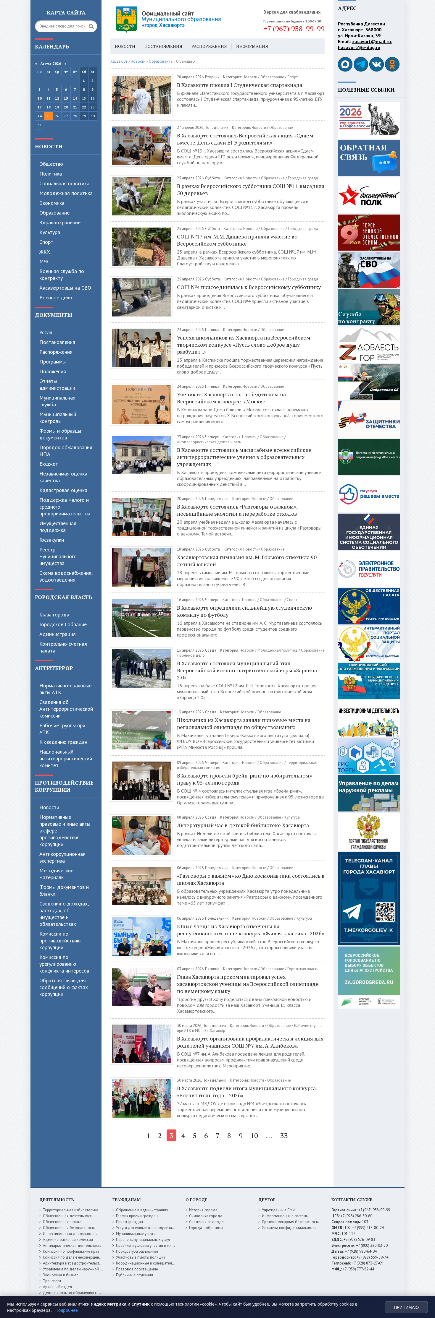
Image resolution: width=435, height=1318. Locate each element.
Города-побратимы (206, 1227)
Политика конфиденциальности (289, 1227)
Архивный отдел (57, 1286)
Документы (53, 314)
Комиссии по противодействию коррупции (59, 940)
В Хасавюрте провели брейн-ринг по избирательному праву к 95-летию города (244, 779)
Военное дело (55, 297)
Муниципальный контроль (57, 417)
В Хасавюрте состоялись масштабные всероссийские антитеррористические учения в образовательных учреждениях (244, 457)
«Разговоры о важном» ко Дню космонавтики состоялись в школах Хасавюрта (251, 879)
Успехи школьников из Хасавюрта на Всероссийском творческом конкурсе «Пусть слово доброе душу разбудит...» (243, 344)
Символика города (205, 1215)
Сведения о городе (206, 1221)
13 (66, 98)
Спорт (46, 241)
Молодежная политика (66, 193)
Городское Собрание (63, 624)
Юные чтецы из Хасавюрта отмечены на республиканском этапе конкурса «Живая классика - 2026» (250, 930)
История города (203, 1210)
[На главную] (184, 19)
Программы (52, 361)
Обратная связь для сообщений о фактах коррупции (63, 987)
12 (57, 98)
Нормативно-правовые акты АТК (65, 689)
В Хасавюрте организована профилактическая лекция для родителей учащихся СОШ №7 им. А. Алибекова (250, 1042)
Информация (252, 46)
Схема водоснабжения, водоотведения (65, 576)
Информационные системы (285, 1215)
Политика (50, 173)
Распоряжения (55, 351)
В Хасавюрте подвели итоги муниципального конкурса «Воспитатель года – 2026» (246, 1092)
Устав (45, 332)
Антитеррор (54, 667)
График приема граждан (137, 1215)
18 (48, 107)
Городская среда (303, 178)
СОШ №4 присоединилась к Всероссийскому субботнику (249, 286)
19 (57, 107)
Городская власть (63, 596)
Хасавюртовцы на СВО (65, 287)
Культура (49, 232)
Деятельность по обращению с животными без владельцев (94, 1292)
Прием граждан (129, 1221)
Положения (52, 371)
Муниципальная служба (57, 401)
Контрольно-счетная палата (63, 647)
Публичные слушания (134, 1275)
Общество (51, 163)
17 (40, 107)
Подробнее (66, 1310)
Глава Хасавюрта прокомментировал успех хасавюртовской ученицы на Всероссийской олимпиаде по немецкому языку (248, 983)
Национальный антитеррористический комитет (65, 758)
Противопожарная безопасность (290, 1221)
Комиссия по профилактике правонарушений (82, 1251)
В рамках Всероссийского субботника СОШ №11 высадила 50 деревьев (250, 189)
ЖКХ (44, 251)
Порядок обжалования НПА (65, 450)
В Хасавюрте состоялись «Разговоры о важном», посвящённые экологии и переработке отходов (237, 510)
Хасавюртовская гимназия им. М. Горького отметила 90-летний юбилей (248, 561)
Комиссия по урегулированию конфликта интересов (64, 964)
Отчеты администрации (57, 384)
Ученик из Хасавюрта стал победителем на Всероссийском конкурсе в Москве (231, 398)
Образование (54, 212)
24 (40, 116)
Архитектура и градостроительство (73, 1263)
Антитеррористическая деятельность (209, 441)
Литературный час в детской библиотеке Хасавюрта (243, 825)
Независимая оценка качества (63, 477)
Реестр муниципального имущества (58, 556)
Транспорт (52, 1280)
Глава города (54, 614)
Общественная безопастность (69, 1227)
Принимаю (406, 1307)
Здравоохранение (59, 222)
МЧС (44, 261)
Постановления (57, 342)
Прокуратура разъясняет (137, 1251)
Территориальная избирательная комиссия (80, 1210)
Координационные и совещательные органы (155, 1263)
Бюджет (48, 463)
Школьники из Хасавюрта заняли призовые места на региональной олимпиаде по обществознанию (243, 723)
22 (84, 107)
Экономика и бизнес (60, 1275)
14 (75, 98)
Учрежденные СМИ (278, 1210)
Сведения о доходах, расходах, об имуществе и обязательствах (63, 913)
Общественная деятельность (68, 1215)
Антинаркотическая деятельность (72, 1245)
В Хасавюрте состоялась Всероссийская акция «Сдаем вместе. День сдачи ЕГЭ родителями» (245, 139)
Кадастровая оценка (63, 490)
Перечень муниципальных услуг (143, 1239)
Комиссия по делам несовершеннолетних (79, 1257)
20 (66, 107)
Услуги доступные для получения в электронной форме (164, 1227)
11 (48, 98)
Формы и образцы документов (60, 434)
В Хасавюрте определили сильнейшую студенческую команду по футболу (244, 611)
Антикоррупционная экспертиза (62, 857)
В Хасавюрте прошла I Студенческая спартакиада (239, 84)
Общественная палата (62, 1221)
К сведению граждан (63, 741)
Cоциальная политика (64, 183)
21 (75, 107)
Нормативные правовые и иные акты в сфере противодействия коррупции (64, 831)
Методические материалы (56, 874)
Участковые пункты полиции (140, 1257)
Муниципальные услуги (136, 1233)
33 (284, 1135)
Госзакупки (51, 539)
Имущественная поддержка (57, 526)
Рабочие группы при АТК (62, 729)
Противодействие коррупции (64, 786)
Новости (49, 146)
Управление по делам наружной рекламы (79, 1269)
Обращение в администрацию (142, 1210)
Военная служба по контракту (61, 274)
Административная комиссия (68, 1239)
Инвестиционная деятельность (69, 1233)
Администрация (57, 634)
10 (40, 98)
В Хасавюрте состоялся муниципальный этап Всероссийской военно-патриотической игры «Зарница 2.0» (247, 670)
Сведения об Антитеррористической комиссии (66, 709)
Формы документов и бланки (64, 890)
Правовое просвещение (137, 1269)
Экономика (52, 202)
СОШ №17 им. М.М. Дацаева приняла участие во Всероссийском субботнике (237, 240)
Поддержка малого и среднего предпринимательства (64, 506)
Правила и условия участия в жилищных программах (161, 1245)
